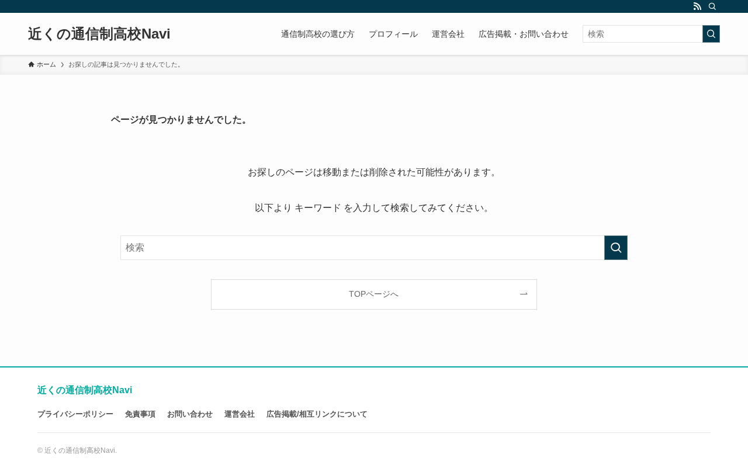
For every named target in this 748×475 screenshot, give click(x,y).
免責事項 (140, 414)
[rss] (697, 6)
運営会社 (239, 414)
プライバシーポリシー (75, 414)
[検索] (712, 6)
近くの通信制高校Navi (99, 34)
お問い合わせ (190, 414)
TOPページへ (374, 294)
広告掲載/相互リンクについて (317, 414)
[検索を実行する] (711, 34)
